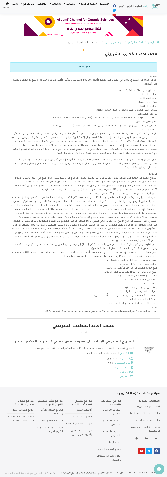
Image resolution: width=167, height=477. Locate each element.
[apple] (156, 439)
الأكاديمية (42, 4)
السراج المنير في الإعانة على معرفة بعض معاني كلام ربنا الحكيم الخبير (74, 342)
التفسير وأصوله (93, 353)
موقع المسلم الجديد (80, 417)
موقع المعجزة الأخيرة (109, 449)
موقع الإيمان (114, 442)
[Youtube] (114, 15)
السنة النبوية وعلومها (51, 421)
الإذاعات (131, 473)
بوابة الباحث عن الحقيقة (147, 420)
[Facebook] (114, 7)
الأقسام (143, 473)
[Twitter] (114, 11)
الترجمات (56, 4)
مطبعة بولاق (114, 359)
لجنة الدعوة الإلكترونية (148, 407)
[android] (147, 439)
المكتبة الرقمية (89, 4)
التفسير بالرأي (111, 353)
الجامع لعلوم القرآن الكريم (64, 473)
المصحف (71, 4)
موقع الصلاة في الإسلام (79, 424)
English (5, 8)
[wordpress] (137, 439)
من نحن (119, 473)
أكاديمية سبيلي (84, 410)
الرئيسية (104, 4)
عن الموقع (29, 4)
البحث (15, 4)
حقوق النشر (105, 473)
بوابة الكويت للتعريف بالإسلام (144, 413)
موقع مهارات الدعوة (22, 410)
